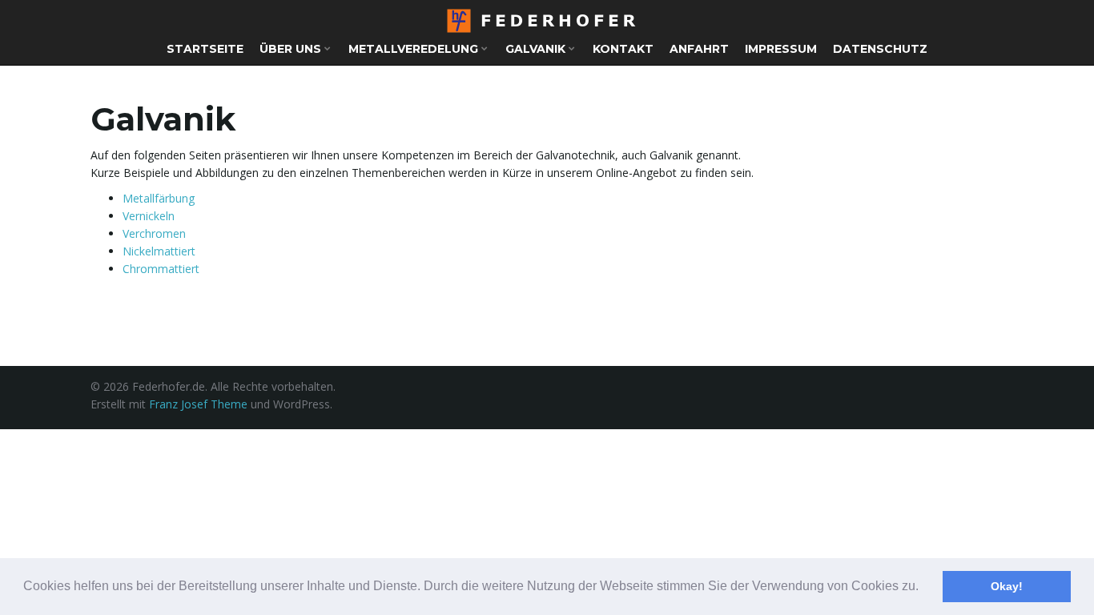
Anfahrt (699, 49)
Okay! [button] (1007, 586)
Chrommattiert (161, 268)
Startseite (205, 49)
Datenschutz (880, 49)
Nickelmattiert (159, 251)
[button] (924, 587)
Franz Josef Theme (198, 404)
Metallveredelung (414, 49)
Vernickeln (149, 215)
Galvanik (537, 49)
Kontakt (623, 49)
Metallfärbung (159, 198)
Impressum (781, 49)
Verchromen (154, 233)
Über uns (291, 49)
